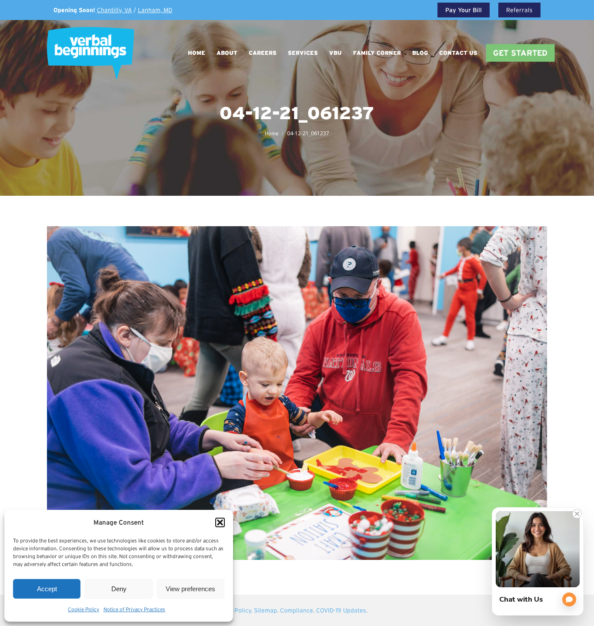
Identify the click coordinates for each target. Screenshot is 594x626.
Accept (47, 589)
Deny (119, 589)
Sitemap (265, 610)
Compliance (296, 610)
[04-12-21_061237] (297, 393)
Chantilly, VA (114, 10)
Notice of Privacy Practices (134, 609)
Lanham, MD (155, 10)
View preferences (190, 589)
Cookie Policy (83, 609)
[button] (220, 522)
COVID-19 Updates (341, 610)
